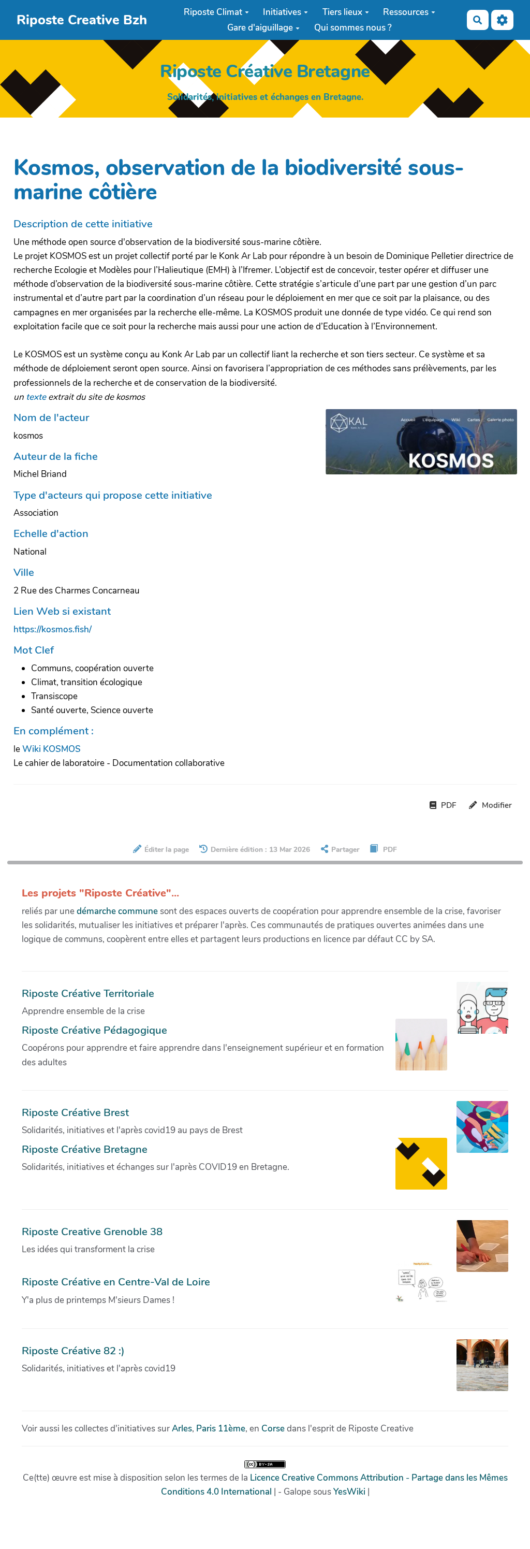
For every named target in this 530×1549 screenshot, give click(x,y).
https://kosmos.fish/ (52, 629)
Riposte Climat (213, 12)
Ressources (406, 12)
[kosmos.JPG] (416, 447)
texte (36, 397)
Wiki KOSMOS (51, 749)
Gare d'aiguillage (260, 28)
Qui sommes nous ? (353, 28)
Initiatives (282, 12)
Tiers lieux (342, 12)
